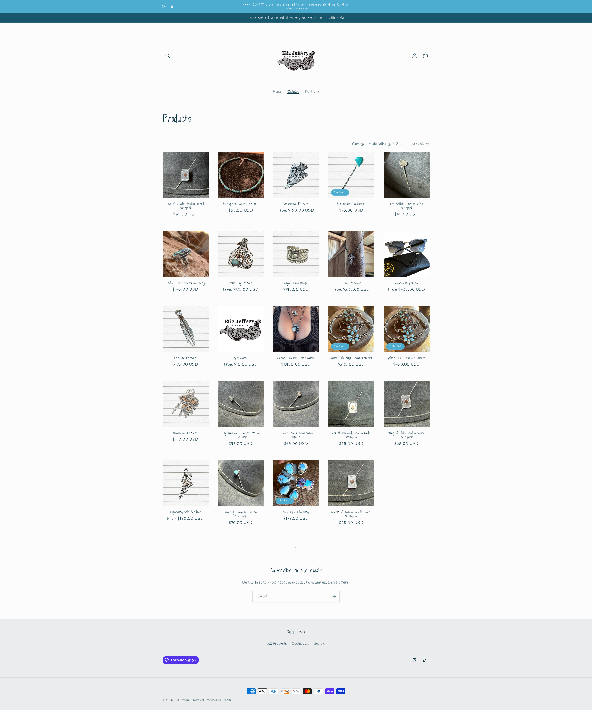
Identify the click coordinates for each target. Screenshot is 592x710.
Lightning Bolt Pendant (185, 512)
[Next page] (309, 547)
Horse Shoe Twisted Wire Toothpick (296, 435)
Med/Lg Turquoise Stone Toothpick (241, 514)
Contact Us (300, 643)
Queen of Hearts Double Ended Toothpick (351, 514)
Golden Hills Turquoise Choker (406, 358)
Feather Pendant (185, 358)
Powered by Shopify (218, 700)
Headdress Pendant (185, 433)
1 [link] (283, 547)
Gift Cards (240, 358)
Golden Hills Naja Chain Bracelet (351, 358)
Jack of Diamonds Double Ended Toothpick (351, 435)
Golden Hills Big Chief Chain (296, 358)
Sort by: (358, 144)
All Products (277, 643)
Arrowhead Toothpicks (351, 204)
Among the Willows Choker (240, 204)
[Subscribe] (334, 596)
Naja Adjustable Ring (296, 512)
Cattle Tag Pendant (240, 283)
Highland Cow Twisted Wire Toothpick (241, 435)
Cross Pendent (351, 283)
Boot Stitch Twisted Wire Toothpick (406, 206)
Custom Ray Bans (406, 283)
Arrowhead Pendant (296, 204)
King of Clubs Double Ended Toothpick (406, 435)
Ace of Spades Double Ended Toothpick (185, 206)
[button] (168, 55)
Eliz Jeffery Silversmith (189, 700)
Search (319, 643)
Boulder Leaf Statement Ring (185, 283)
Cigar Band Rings (295, 283)
